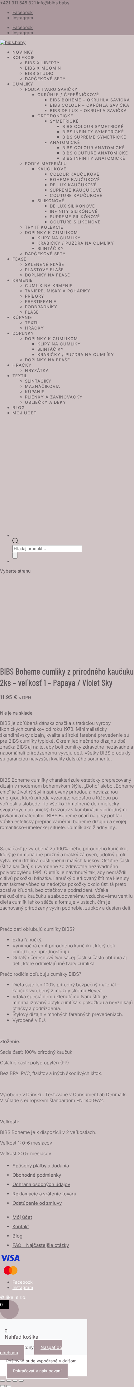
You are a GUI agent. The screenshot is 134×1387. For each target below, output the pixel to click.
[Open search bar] (15, 542)
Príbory (34, 296)
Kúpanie (22, 317)
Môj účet (24, 412)
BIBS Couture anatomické (95, 152)
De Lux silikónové (72, 205)
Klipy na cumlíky (59, 237)
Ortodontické (55, 115)
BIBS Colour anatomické (93, 147)
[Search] (14, 555)
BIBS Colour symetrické (93, 126)
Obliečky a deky (45, 402)
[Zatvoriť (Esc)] (21, 1381)
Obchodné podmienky (36, 1175)
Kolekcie (23, 57)
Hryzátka (37, 370)
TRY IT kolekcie (44, 227)
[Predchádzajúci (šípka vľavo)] (2, 1386)
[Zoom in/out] (2, 1381)
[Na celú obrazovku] (8, 1381)
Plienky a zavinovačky (54, 396)
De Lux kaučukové (73, 184)
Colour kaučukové (74, 174)
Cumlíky (22, 83)
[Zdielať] (14, 1381)
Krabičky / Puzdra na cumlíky (75, 243)
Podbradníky (41, 306)
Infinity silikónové (74, 211)
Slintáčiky (50, 248)
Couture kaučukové (76, 195)
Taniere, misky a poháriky (57, 290)
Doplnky (23, 333)
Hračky (34, 327)
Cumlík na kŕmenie (49, 285)
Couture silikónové (75, 221)
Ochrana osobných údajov (41, 1184)
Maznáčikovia (42, 386)
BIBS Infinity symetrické (93, 131)
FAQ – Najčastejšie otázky (40, 1245)
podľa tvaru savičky (51, 89)
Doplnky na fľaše (47, 274)
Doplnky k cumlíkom (51, 232)
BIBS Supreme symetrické (94, 136)
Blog (18, 407)
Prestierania (41, 301)
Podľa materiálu (46, 163)
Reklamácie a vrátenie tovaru (44, 1194)
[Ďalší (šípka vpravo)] (8, 1386)
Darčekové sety (45, 78)
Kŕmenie (22, 280)
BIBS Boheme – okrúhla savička (90, 99)
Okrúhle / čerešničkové (68, 94)
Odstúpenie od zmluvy (37, 1203)
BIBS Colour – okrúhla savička (89, 105)
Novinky (22, 52)
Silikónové (51, 200)
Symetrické (64, 121)
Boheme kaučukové (75, 179)
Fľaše (19, 258)
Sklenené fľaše (44, 264)
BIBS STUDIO (39, 73)
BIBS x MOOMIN (43, 68)
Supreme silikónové (75, 216)
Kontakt (20, 1226)
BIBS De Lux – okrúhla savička (88, 110)
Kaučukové (51, 168)
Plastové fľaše (44, 269)
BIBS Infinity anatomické (93, 158)
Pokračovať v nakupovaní (37, 1370)
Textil (32, 322)
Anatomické (65, 142)
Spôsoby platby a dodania (40, 1166)
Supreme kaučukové (76, 190)
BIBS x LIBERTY (42, 62)
